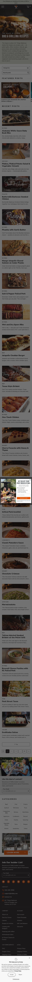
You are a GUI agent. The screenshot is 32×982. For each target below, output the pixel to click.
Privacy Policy (17, 971)
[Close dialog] (30, 480)
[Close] (30, 958)
